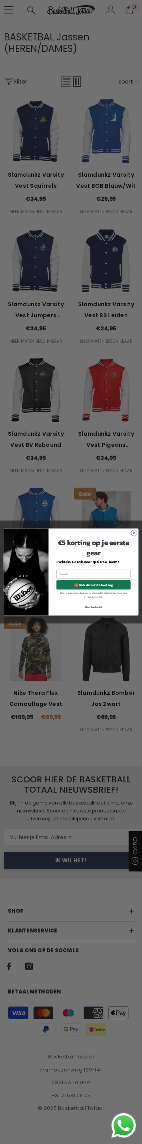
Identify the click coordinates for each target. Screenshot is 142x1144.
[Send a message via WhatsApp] (123, 1125)
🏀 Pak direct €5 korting (93, 584)
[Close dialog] (134, 533)
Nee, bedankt (93, 607)
